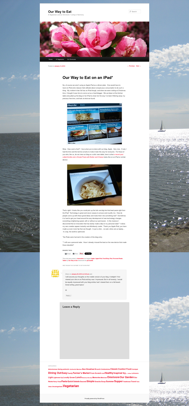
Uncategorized (57, 386)
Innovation (80, 258)
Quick (70, 381)
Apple (93, 258)
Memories (96, 377)
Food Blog (106, 258)
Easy (64, 373)
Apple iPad (98, 258)
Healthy (109, 373)
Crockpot (134, 369)
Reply (68, 295)
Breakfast (90, 369)
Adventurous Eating (55, 369)
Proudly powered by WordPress (94, 398)
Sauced (83, 381)
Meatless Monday (87, 377)
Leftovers (135, 373)
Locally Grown (69, 377)
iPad (111, 258)
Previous (131, 66)
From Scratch (95, 373)
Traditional (127, 381)
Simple (90, 381)
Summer (110, 381)
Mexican (104, 377)
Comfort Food (124, 369)
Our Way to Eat (59, 11)
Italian (129, 373)
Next (138, 66)
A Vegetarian (60, 59)
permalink (90, 260)
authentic (66, 369)
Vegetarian (71, 385)
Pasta (64, 381)
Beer (84, 369)
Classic (114, 368)
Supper (118, 381)
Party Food (57, 381)
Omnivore (113, 377)
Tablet (64, 260)
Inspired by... (121, 372)
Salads (76, 381)
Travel (133, 381)
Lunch (78, 377)
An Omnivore (71, 59)
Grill (103, 373)
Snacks (98, 381)
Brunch (98, 369)
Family (70, 373)
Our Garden (127, 377)
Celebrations (105, 369)
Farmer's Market (81, 372)
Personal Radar (118, 258)
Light (50, 377)
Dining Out (54, 373)
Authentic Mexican (76, 369)
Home (50, 59)
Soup (103, 381)
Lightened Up (58, 377)
